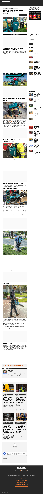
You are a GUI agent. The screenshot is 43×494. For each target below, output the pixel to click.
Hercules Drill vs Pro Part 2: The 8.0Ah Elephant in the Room (21, 428)
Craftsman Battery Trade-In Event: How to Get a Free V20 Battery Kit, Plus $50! (37, 151)
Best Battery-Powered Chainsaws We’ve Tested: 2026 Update (37, 68)
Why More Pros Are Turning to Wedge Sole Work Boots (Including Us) (37, 113)
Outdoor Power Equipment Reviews (7, 8)
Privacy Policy (19, 470)
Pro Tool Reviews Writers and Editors (21, 486)
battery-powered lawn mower (18, 365)
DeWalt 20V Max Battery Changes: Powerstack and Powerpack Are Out (8, 399)
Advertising (21, 478)
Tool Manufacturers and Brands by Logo (21, 484)
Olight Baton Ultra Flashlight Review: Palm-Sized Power (37, 119)
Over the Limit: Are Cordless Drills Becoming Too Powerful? (37, 140)
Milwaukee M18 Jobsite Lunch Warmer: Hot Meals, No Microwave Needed (37, 133)
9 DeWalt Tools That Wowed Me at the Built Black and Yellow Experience (37, 51)
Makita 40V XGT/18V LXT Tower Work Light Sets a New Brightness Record (8, 429)
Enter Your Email (31, 39)
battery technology (10, 365)
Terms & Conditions (24, 470)
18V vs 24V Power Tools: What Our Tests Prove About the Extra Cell (37, 74)
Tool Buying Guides (24, 480)
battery (6, 365)
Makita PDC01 (10, 121)
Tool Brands (26, 478)
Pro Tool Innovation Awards (21, 482)
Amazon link (37, 8)
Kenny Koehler (6, 13)
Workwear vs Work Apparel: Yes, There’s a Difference (37, 94)
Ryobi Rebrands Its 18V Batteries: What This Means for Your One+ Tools (21, 400)
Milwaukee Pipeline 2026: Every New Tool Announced (37, 127)
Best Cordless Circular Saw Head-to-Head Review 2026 (37, 57)
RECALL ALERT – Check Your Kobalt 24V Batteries (37, 145)
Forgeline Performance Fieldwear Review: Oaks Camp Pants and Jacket (37, 106)
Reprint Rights (18, 480)
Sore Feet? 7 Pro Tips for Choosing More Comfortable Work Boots (37, 100)
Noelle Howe (18, 405)
